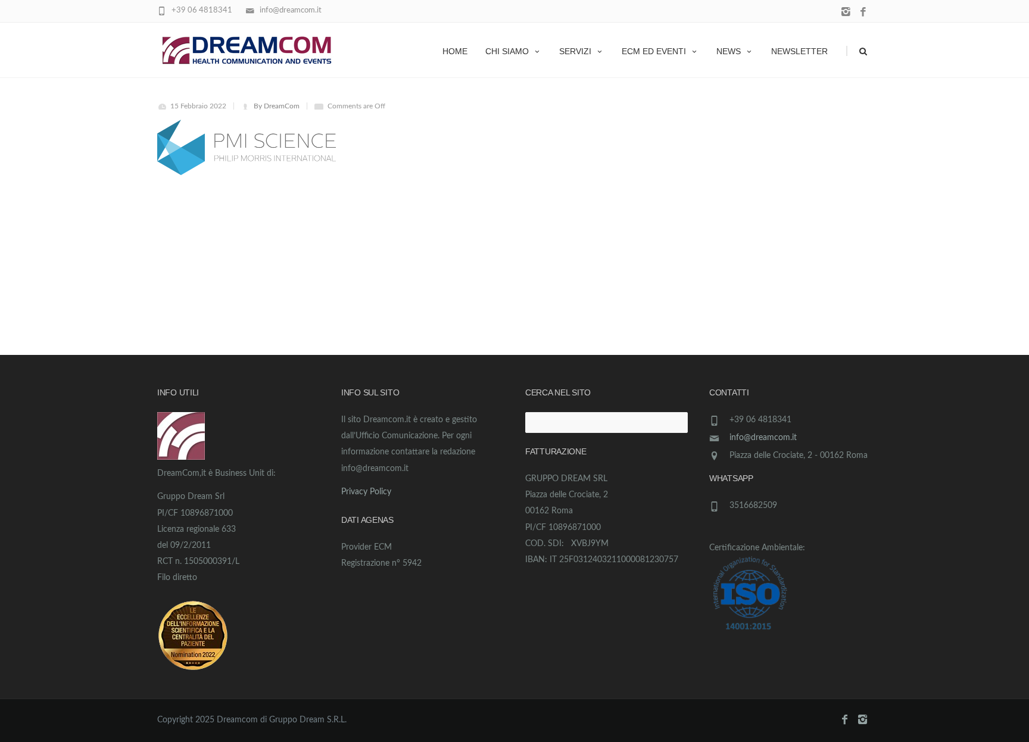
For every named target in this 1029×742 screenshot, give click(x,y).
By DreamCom (277, 106)
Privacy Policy (366, 492)
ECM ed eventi (654, 51)
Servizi (575, 51)
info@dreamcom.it (763, 438)
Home (454, 51)
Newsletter (799, 51)
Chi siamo (507, 51)
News (728, 51)
